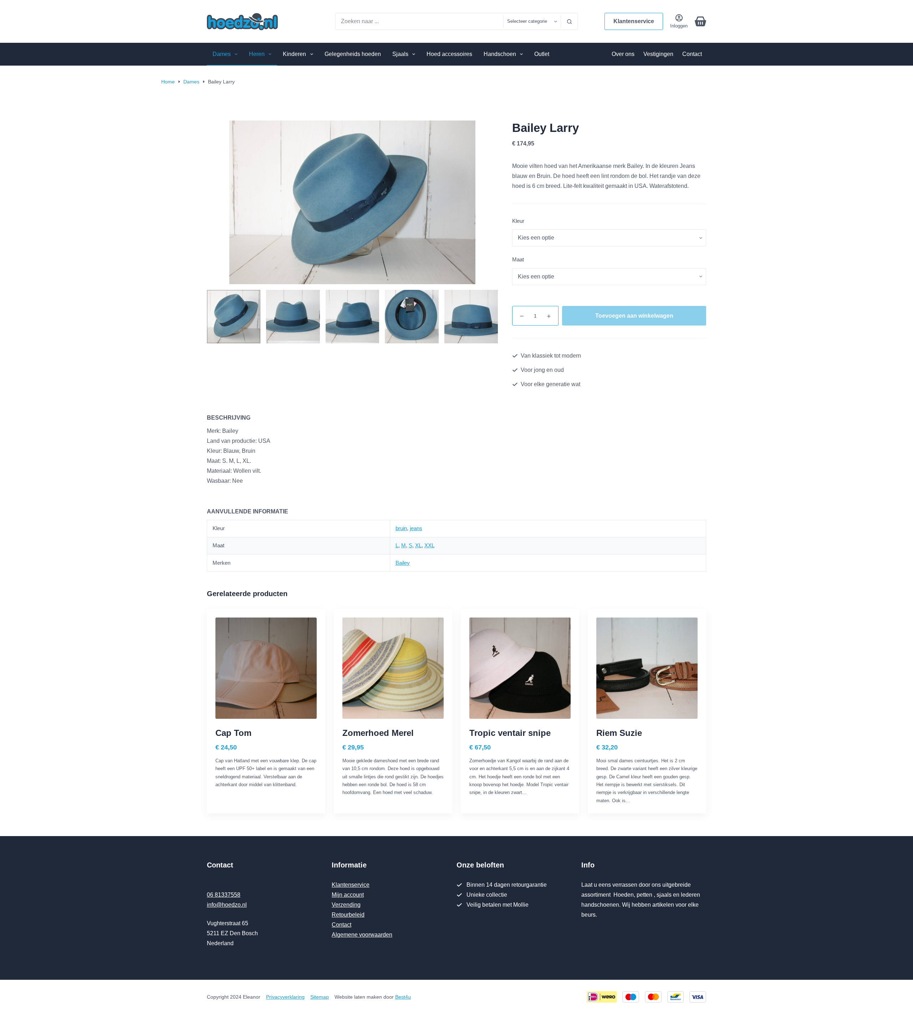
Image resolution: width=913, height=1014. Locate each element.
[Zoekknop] (569, 21)
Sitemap (319, 997)
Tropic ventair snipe (510, 733)
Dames (222, 54)
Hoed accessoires (449, 54)
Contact (692, 54)
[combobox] (419, 21)
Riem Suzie (619, 733)
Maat (518, 259)
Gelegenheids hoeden (353, 54)
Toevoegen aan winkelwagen (634, 316)
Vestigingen (658, 54)
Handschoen (500, 54)
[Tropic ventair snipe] (520, 668)
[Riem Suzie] (647, 668)
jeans (416, 528)
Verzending (346, 905)
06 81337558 (223, 895)
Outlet (541, 54)
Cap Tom (233, 733)
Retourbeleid (348, 915)
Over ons (623, 54)
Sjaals (400, 54)
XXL (429, 545)
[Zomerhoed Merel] (393, 668)
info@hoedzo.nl (227, 905)
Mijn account (348, 895)
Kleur (518, 221)
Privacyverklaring (285, 997)
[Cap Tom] (266, 668)
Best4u (403, 997)
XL (418, 545)
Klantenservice (633, 21)
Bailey (403, 563)
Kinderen (294, 54)
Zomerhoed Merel (378, 733)
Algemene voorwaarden (362, 935)
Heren (257, 54)
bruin (401, 528)
